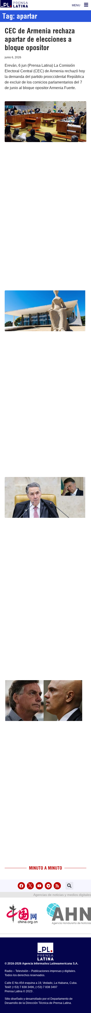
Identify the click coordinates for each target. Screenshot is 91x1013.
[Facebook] (21, 885)
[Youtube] (39, 885)
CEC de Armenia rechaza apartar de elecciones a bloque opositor (40, 39)
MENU (76, 5)
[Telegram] (48, 885)
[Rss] (57, 885)
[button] (69, 886)
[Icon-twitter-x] (30, 885)
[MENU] (86, 4)
